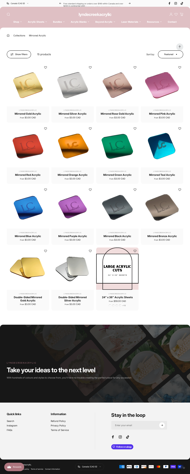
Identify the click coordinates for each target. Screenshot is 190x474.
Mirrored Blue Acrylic (28, 236)
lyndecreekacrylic (95, 14)
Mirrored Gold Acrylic (28, 113)
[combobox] (18, 3)
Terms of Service (60, 430)
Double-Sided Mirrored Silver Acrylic (73, 299)
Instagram (12, 425)
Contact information (52, 469)
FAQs (9, 430)
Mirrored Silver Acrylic (73, 113)
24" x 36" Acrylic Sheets (117, 297)
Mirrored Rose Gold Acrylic (117, 113)
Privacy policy (24, 469)
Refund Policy (58, 421)
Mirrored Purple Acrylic (72, 236)
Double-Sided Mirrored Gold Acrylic (28, 299)
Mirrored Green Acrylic (117, 174)
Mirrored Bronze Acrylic (162, 236)
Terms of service (37, 469)
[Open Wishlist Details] (176, 14)
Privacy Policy (58, 425)
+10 (124, 305)
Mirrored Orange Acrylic (73, 174)
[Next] (129, 3)
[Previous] (60, 3)
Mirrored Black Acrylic (117, 236)
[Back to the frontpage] (8, 35)
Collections (19, 35)
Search (10, 421)
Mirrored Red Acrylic (28, 174)
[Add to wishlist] (45, 67)
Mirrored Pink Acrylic (162, 113)
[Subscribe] (162, 425)
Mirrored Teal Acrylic (162, 174)
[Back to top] (180, 47)
